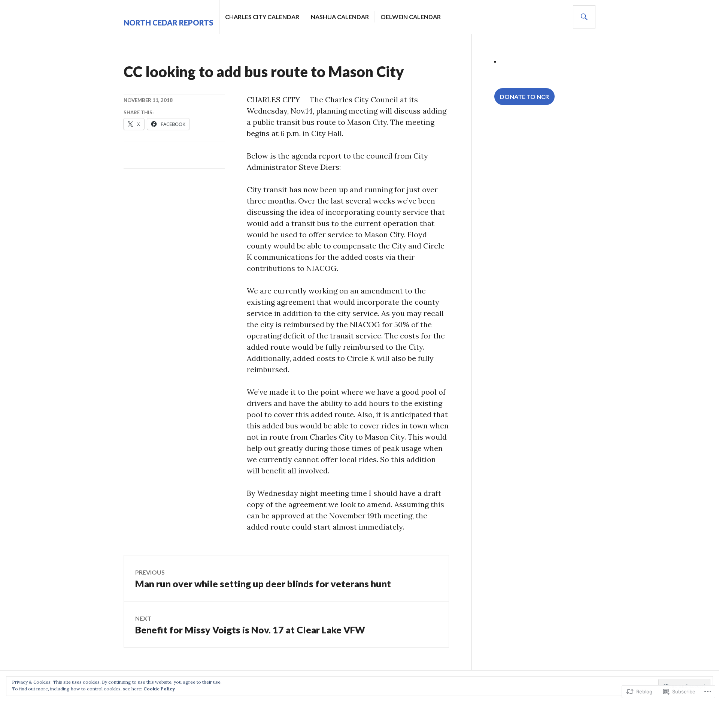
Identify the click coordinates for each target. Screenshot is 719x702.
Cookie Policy (159, 689)
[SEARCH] (584, 16)
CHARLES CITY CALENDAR (262, 16)
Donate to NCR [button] (524, 96)
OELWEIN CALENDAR (410, 16)
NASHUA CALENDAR (340, 16)
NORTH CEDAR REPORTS (168, 22)
